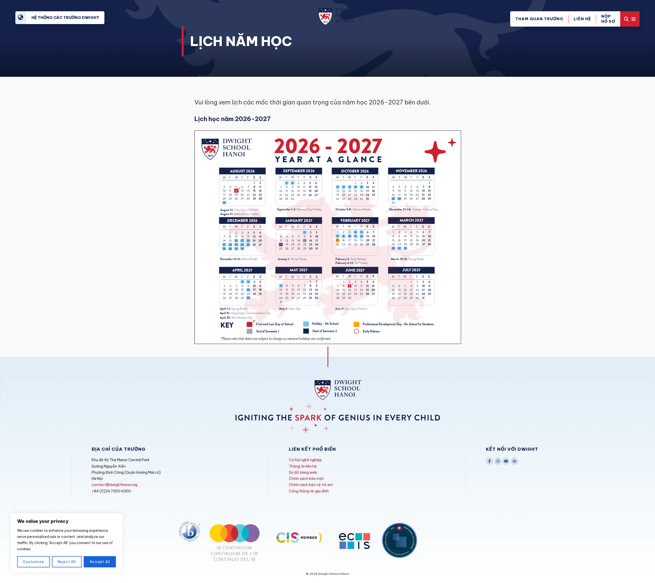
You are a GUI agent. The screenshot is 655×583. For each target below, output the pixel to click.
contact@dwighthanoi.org (114, 484)
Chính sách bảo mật (306, 478)
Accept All (100, 561)
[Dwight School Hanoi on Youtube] (506, 461)
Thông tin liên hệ (303, 466)
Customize (33, 561)
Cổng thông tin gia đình (309, 491)
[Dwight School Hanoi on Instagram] (497, 461)
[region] (66, 543)
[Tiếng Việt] (20, 17)
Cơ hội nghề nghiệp (305, 460)
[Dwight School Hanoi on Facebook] (489, 461)
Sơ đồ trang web (303, 472)
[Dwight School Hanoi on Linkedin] (514, 461)
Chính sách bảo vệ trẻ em (311, 484)
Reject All (67, 561)
